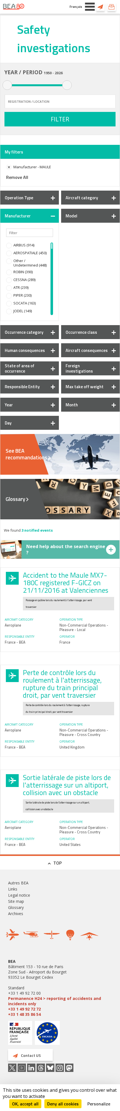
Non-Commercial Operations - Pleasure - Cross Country (83, 732)
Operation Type (19, 198)
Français (75, 6)
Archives (15, 913)
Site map (16, 901)
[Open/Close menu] (90, 6)
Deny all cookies (63, 1103)
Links (12, 889)
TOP (57, 863)
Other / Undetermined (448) (30, 262)
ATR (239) (20, 287)
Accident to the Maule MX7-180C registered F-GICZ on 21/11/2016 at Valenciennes (65, 583)
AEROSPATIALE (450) (30, 253)
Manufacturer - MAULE (32, 167)
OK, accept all (25, 1103)
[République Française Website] (20, 1033)
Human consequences (25, 350)
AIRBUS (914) (23, 245)
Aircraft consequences (87, 350)
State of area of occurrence (19, 368)
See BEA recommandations (26, 454)
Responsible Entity (22, 387)
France (64, 642)
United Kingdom (72, 747)
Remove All (17, 177)
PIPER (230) (22, 295)
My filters (14, 152)
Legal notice (19, 895)
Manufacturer (18, 216)
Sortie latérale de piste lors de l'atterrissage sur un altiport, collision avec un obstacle (67, 785)
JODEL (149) (22, 311)
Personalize (98, 1103)
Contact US (100, 7)
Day (8, 423)
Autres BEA (18, 883)
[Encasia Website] (47, 1035)
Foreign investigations (79, 368)
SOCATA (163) (24, 303)
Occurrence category (24, 332)
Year (9, 405)
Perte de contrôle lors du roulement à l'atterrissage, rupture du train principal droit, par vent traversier (62, 683)
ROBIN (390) (23, 272)
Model (71, 216)
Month (72, 405)
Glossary (15, 499)
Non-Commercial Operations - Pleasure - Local (83, 627)
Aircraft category (82, 198)
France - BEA (15, 642)
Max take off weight (85, 387)
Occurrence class (81, 332)
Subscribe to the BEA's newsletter (111, 7)
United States (70, 844)
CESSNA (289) (24, 279)
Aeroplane (13, 625)
